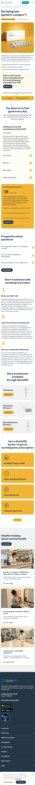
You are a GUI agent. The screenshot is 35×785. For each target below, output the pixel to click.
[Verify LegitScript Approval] (5, 717)
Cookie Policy (18, 779)
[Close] (32, 774)
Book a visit (8, 222)
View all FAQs (7, 270)
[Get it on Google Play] (7, 710)
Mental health (8, 7)
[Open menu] (32, 2)
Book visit (8, 86)
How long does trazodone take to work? (16, 612)
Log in (3, 696)
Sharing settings (8, 782)
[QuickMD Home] (6, 2)
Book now (25, 2)
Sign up (9, 696)
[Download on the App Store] (6, 705)
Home (2, 7)
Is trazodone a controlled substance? (13, 652)
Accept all (21, 782)
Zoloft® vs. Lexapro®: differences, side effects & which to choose (16, 573)
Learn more (6, 544)
